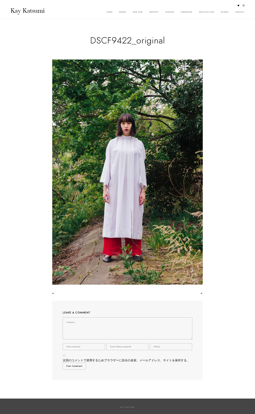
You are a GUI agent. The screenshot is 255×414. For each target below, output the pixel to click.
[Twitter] (238, 6)
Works (122, 12)
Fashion (169, 12)
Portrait (154, 12)
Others (225, 12)
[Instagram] (243, 6)
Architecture (206, 12)
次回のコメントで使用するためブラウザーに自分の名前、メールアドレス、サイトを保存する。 (126, 360)
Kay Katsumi (27, 10)
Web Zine (138, 12)
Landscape (186, 12)
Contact (240, 12)
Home (110, 12)
